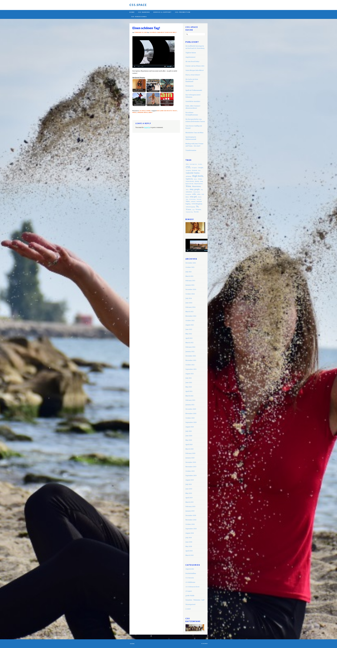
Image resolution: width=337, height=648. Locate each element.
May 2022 (189, 334)
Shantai (199, 197)
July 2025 (189, 272)
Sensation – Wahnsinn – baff (195, 600)
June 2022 (189, 329)
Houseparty (189, 86)
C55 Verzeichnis (139, 16)
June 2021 (189, 382)
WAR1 (150, 112)
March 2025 (189, 276)
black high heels (193, 164)
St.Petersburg (192, 199)
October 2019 (190, 471)
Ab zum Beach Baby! (192, 61)
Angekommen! (190, 57)
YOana (188, 209)
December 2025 (191, 263)
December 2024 (191, 289)
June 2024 (189, 303)
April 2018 (189, 551)
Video (188, 201)
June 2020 (189, 436)
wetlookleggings (197, 204)
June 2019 (189, 489)
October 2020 (190, 418)
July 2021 (189, 378)
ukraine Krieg (142, 112)
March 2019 (189, 502)
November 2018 (191, 520)
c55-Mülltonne (145, 110)
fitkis (199, 170)
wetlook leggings (190, 206)
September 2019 (191, 475)
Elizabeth (194, 170)
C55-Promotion (182, 12)
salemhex (189, 192)
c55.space (194, 167)
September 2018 (191, 529)
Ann (187, 164)
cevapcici (188, 170)
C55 (188, 167)
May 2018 (189, 546)
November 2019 (191, 467)
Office (187, 189)
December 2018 (191, 515)
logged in (147, 127)
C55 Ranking (144, 12)
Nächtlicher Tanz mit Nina (194, 132)
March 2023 (189, 311)
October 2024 (190, 294)
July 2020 (189, 431)
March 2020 (189, 449)
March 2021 (189, 396)
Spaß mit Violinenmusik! (194, 90)
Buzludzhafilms (191, 573)
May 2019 (189, 493)
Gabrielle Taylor (192, 173)
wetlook (193, 201)
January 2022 (190, 351)
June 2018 (189, 542)
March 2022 (189, 342)
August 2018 (190, 533)
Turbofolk (199, 199)
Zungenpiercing (189, 212)
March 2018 (189, 555)
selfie (194, 194)
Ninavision (196, 186)
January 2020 (190, 458)
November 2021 (191, 360)
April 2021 (189, 391)
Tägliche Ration (191, 53)
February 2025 (190, 280)
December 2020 (191, 409)
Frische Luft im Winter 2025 (195, 66)
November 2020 (191, 413)
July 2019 (189, 484)
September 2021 (191, 369)
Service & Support (162, 12)
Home (132, 12)
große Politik (190, 595)
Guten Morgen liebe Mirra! (195, 70)
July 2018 (189, 537)
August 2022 (190, 325)
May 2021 (189, 387)
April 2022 (189, 338)
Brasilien (200, 164)
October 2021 (190, 365)
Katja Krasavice (198, 183)
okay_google (195, 189)
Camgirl (200, 167)
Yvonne (198, 209)
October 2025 (190, 267)
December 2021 (191, 356)
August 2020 (190, 427)
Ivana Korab (190, 181)
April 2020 (189, 444)
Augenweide (190, 569)
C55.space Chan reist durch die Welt (163, 32)
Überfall (196, 212)
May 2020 (189, 440)
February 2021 (190, 400)
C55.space (138, 5)
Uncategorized (190, 604)
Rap (202, 189)
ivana (200, 179)
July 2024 (189, 298)
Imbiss (195, 179)
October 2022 (190, 320)
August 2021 (190, 374)
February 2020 (190, 453)
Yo (197, 206)
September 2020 (191, 422)
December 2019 (191, 462)
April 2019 (189, 498)
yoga (193, 209)
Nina (188, 186)
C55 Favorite (190, 578)
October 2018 (190, 524)
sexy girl (193, 197)
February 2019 (190, 506)
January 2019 (190, 511)
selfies (198, 194)
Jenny (197, 181)
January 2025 (190, 285)
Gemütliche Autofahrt (193, 101)
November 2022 (191, 316)
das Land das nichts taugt (167, 110)
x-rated (188, 609)
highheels (189, 179)
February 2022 (190, 347)
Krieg (134, 112)
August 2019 (190, 480)
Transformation (191, 150)
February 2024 (190, 307)
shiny (187, 199)
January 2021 (190, 405)
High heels (197, 176)
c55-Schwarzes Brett (192, 587)
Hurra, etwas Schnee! (193, 75)
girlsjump (188, 176)
